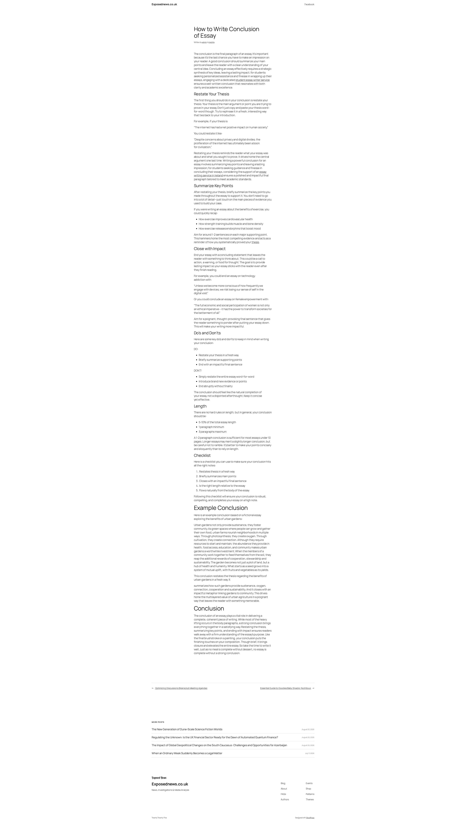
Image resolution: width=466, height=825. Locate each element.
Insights (211, 42)
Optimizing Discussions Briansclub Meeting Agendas (181, 688)
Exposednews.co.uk (164, 4)
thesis (255, 242)
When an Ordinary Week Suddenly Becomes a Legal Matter (187, 753)
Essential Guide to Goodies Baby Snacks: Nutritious (285, 688)
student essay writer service (253, 80)
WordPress (310, 817)
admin (204, 42)
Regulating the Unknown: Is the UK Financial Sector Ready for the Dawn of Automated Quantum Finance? (215, 737)
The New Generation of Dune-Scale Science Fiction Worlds (187, 729)
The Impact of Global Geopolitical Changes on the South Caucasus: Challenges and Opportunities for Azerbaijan (219, 745)
